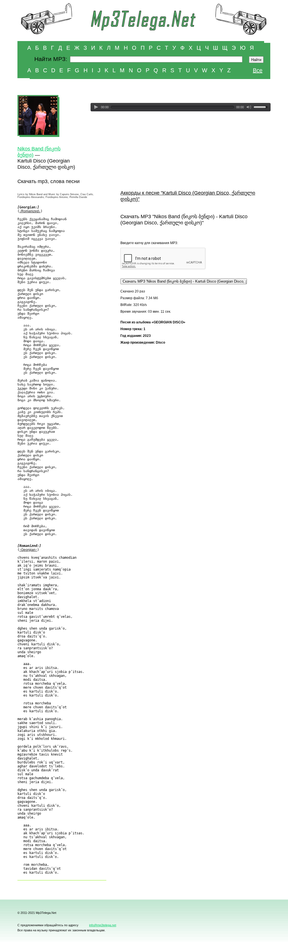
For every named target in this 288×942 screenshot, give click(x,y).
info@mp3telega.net (102, 925)
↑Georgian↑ (28, 550)
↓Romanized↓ (29, 211)
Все (257, 70)
